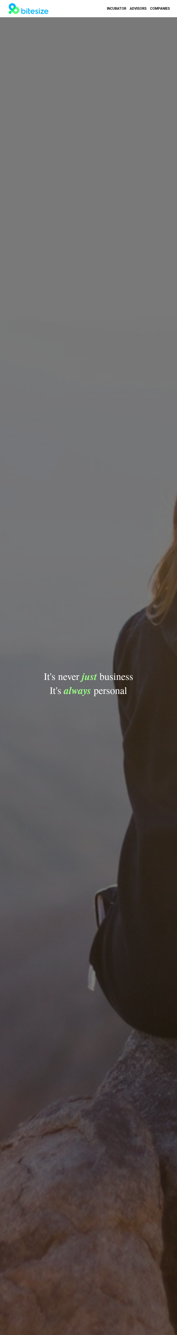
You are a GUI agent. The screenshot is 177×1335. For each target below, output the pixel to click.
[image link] (28, 8)
